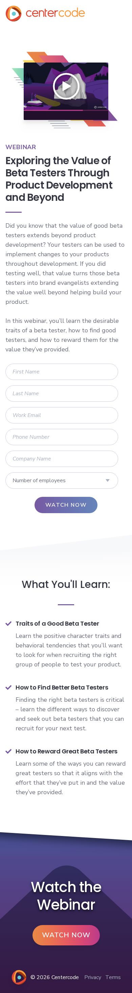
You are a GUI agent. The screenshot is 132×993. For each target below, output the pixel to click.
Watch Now (66, 935)
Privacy (92, 977)
